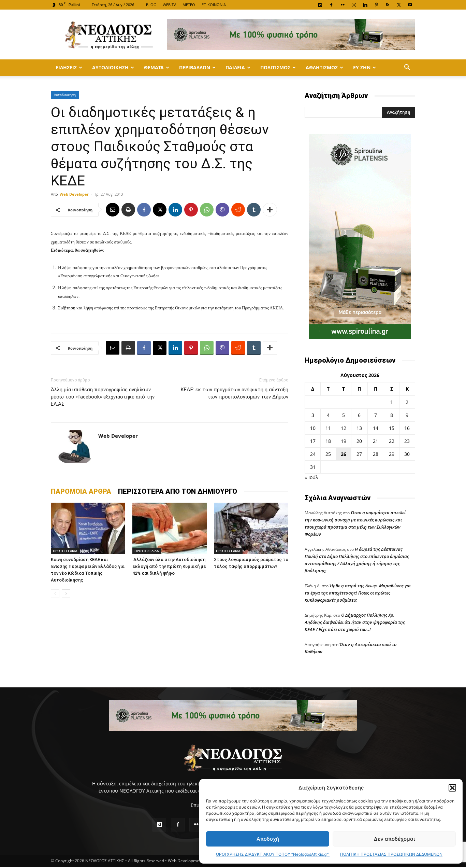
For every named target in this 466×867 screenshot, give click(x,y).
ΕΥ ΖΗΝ (361, 67)
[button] (452, 787)
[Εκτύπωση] (128, 209)
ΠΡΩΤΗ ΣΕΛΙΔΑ (65, 550)
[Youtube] (410, 5)
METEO (189, 4)
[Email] (112, 209)
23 (407, 441)
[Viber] (222, 209)
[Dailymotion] (320, 5)
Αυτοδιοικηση (110, 67)
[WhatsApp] (207, 209)
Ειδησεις (66, 67)
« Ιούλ (311, 477)
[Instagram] (354, 5)
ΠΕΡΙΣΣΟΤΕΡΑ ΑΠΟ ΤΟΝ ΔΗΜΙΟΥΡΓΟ (177, 491)
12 (343, 428)
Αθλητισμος (322, 67)
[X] (399, 5)
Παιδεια (235, 67)
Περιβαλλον (194, 67)
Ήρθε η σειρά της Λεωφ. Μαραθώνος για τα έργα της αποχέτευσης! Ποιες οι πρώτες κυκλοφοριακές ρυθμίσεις (358, 593)
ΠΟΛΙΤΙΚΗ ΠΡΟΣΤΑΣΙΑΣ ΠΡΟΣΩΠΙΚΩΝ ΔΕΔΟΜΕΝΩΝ (391, 854)
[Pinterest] (376, 5)
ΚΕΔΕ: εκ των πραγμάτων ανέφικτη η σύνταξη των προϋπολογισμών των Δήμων (234, 393)
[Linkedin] (365, 5)
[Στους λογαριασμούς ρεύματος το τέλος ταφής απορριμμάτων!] (251, 528)
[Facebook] (331, 5)
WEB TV (169, 4)
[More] (270, 209)
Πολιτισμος (275, 67)
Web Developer (74, 194)
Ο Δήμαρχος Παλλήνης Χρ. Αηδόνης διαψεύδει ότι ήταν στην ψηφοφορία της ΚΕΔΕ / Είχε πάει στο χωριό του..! (355, 622)
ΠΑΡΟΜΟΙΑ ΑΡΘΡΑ (81, 491)
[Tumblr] (254, 209)
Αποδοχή (268, 839)
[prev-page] (55, 593)
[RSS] (387, 5)
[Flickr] (342, 5)
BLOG (151, 4)
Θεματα (154, 67)
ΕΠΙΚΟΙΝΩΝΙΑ (214, 4)
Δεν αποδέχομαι (394, 839)
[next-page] (66, 593)
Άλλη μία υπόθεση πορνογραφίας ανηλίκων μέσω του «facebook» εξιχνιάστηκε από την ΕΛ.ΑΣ (103, 397)
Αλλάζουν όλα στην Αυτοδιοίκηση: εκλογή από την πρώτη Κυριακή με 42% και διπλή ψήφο (169, 566)
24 (313, 454)
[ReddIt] (238, 209)
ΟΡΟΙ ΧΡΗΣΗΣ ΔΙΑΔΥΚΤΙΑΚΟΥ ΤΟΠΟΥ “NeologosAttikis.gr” (273, 854)
